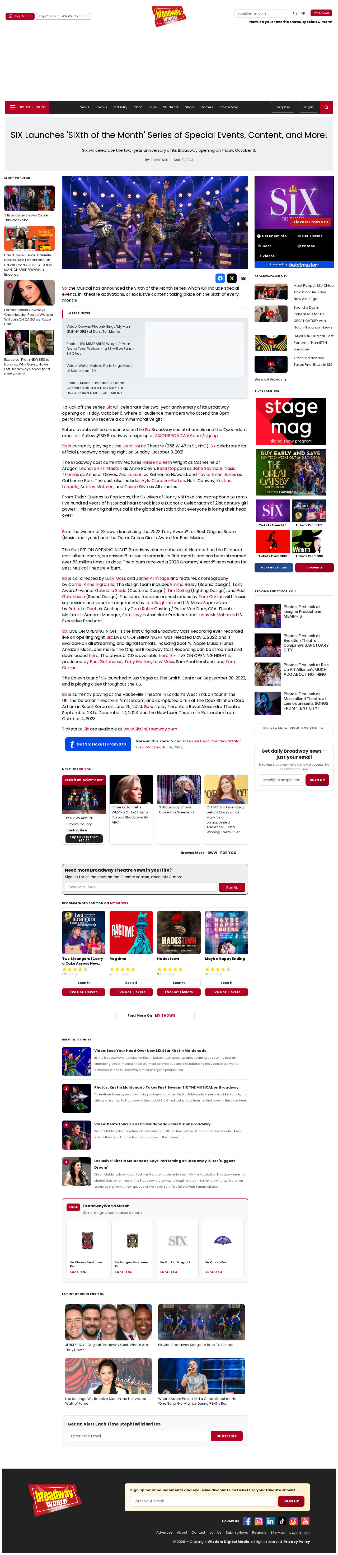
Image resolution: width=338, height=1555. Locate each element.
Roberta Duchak (85, 609)
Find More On (151, 1015)
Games (206, 107)
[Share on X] (232, 278)
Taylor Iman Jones (217, 474)
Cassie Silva (136, 487)
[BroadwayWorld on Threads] (293, 1521)
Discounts (314, 567)
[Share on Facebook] (220, 278)
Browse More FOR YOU (208, 852)
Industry (120, 107)
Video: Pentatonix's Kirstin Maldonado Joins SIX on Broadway (152, 1124)
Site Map (277, 1532)
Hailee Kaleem (157, 462)
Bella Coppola (171, 468)
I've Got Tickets (83, 992)
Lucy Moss (115, 578)
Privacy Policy (297, 1541)
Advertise (164, 1532)
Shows (101, 107)
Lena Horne (134, 446)
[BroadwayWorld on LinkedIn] (270, 1521)
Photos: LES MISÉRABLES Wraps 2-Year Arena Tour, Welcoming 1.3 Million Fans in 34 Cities (101, 348)
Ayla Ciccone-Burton (163, 481)
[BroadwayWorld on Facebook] (247, 1521)
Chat (138, 107)
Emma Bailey (183, 584)
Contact (198, 1532)
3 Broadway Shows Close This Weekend (26, 206)
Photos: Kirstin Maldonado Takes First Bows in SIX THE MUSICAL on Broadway (166, 1087)
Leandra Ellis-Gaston (100, 468)
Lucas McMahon (214, 615)
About (182, 1532)
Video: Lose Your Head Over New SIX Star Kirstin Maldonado (150, 1050)
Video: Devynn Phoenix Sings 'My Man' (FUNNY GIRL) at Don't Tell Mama (99, 329)
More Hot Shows (274, 567)
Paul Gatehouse (106, 662)
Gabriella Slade (110, 590)
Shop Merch (22, 16)
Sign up (317, 780)
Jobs (152, 107)
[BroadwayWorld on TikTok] (282, 1521)
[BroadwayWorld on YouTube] (305, 1521)
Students (171, 107)
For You (84, 769)
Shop (189, 107)
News (85, 107)
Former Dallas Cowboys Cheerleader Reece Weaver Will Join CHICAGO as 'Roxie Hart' (28, 305)
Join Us (215, 1532)
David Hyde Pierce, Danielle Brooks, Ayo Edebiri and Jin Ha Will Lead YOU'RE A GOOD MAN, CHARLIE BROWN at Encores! (28, 253)
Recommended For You (275, 591)
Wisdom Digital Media (229, 1541)
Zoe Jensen (131, 474)
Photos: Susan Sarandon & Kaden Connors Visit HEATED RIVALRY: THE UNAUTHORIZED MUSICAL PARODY (96, 388)
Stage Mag (228, 107)
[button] (326, 107)
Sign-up (299, 13)
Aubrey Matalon (97, 487)
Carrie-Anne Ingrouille (91, 584)
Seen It (84, 982)
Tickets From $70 (310, 222)
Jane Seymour (208, 468)
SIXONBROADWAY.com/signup (186, 436)
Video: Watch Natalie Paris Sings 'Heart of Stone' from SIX (100, 368)
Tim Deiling (178, 590)
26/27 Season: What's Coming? (63, 16)
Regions (259, 1532)
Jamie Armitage (152, 578)
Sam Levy (132, 615)
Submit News (237, 1532)
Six (64, 288)
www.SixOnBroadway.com (150, 729)
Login (308, 107)
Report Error (299, 1533)
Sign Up (291, 1501)
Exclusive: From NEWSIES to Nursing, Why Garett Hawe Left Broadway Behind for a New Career (27, 354)
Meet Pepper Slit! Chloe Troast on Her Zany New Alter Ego (314, 292)
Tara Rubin (142, 609)
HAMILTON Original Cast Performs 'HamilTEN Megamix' (314, 343)
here (93, 655)
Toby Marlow (137, 662)
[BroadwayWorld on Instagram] (259, 1521)
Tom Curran (211, 597)
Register (283, 107)
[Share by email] (243, 278)
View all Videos (269, 379)
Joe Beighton (159, 603)
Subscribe (227, 1436)
